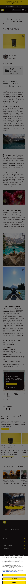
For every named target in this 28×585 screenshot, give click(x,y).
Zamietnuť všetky (14, 578)
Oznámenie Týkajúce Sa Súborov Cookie (10, 571)
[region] (14, 570)
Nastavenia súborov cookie (14, 575)
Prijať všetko (14, 582)
